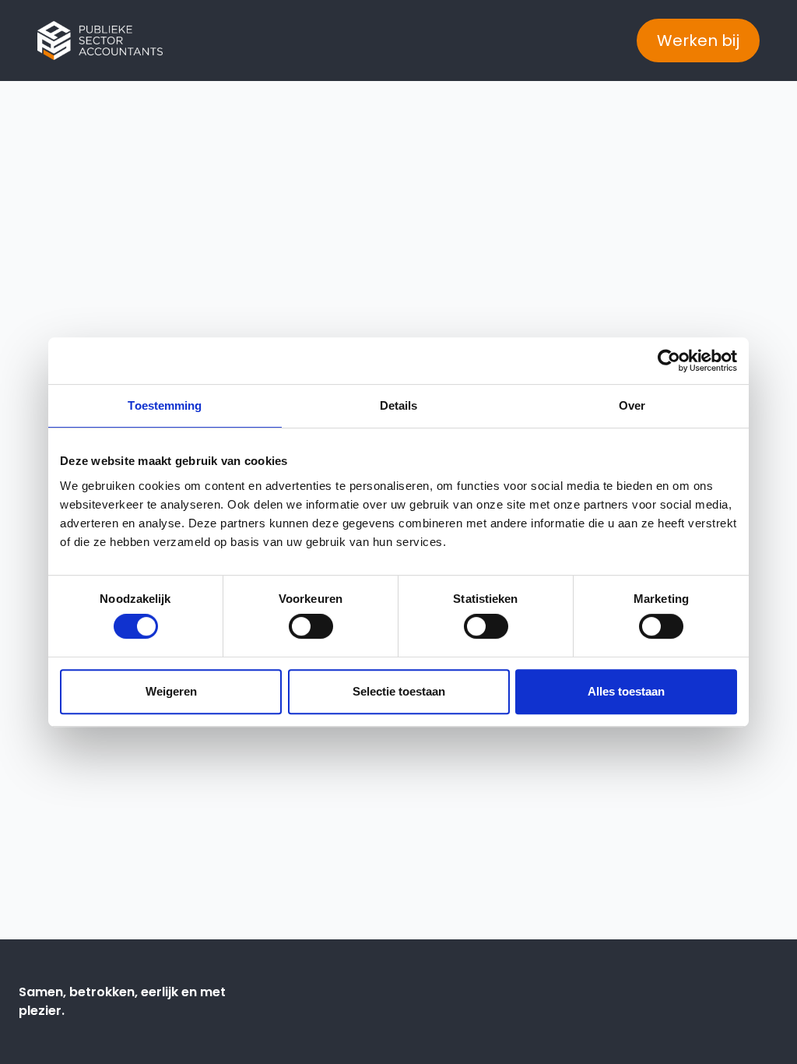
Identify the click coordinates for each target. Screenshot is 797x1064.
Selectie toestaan (399, 691)
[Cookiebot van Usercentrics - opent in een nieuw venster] (669, 360)
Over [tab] (632, 405)
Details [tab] (399, 405)
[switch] (311, 626)
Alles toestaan (626, 691)
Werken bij (698, 40)
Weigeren (171, 691)
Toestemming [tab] (165, 405)
